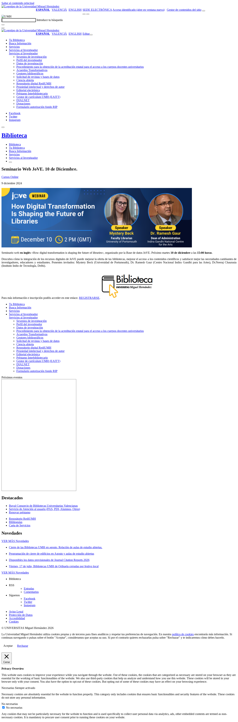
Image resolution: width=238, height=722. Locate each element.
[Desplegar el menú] (87, 14)
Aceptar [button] (8, 645)
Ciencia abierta (25, 80)
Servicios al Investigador (23, 50)
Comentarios (31, 591)
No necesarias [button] (9, 703)
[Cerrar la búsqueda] (2, 28)
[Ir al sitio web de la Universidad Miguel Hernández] (30, 6)
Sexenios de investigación (31, 56)
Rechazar (22, 645)
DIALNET (23, 100)
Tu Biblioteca (17, 40)
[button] (23, 53)
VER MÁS (15, 541)
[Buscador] (203, 10)
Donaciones (23, 103)
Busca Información (20, 43)
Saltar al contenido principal (17, 3)
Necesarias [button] (8, 687)
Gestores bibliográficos (29, 73)
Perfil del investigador (29, 60)
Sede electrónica (97, 9)
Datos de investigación (29, 63)
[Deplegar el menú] (10, 162)
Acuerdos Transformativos (31, 70)
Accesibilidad (17, 618)
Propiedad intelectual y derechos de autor (40, 86)
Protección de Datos (21, 614)
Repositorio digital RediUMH (33, 83)
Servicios (14, 46)
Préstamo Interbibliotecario (32, 93)
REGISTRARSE (89, 297)
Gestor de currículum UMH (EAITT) (38, 96)
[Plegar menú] (91, 34)
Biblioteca (14, 135)
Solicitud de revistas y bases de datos (38, 76)
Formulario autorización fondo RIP (36, 106)
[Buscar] (2, 24)
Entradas (29, 588)
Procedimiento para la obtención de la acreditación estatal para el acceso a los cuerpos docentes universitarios (80, 66)
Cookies (14, 621)
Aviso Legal (16, 611)
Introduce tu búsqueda (50, 20)
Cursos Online (9, 177)
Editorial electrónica (28, 90)
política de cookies (183, 634)
